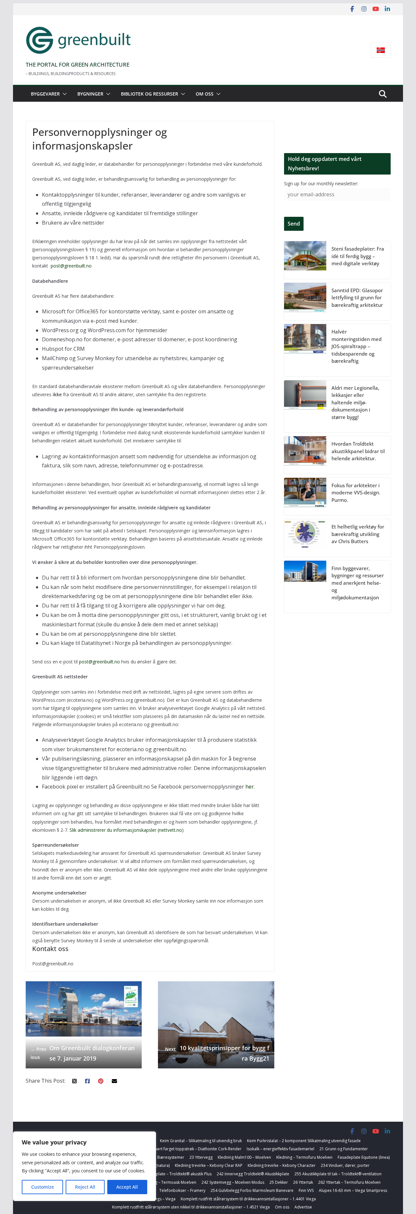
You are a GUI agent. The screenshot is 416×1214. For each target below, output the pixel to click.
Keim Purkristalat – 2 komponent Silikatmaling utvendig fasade (304, 1140)
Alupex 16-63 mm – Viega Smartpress (353, 1190)
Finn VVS (306, 1190)
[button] (63, 93)
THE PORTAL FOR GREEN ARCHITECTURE (77, 64)
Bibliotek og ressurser (149, 94)
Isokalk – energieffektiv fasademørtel (280, 1149)
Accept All (127, 1187)
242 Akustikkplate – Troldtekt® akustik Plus (172, 1174)
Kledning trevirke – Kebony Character (282, 1165)
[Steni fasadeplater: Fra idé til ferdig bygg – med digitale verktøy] (305, 260)
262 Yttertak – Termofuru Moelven (349, 1182)
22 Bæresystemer (168, 1157)
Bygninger (90, 94)
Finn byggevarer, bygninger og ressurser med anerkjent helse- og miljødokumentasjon (358, 583)
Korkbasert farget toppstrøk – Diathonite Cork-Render (191, 1149)
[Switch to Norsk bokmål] (380, 50)
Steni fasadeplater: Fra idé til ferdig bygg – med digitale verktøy (358, 256)
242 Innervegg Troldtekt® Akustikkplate (253, 1174)
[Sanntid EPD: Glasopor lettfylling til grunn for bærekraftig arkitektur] (305, 301)
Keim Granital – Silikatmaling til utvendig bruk (201, 1140)
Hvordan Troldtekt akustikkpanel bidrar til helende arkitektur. (358, 451)
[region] (84, 1166)
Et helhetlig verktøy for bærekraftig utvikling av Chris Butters (358, 533)
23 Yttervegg (201, 1157)
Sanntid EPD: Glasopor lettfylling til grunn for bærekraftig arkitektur (357, 297)
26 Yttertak (303, 1182)
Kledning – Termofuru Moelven (304, 1157)
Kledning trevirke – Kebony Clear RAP (208, 1165)
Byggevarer (45, 94)
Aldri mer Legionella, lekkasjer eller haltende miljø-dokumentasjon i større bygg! (355, 402)
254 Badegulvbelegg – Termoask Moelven (158, 1182)
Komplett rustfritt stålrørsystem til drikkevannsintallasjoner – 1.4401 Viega (248, 1199)
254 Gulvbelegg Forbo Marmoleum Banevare (252, 1190)
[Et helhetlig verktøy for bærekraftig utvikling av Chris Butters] (305, 538)
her (249, 786)
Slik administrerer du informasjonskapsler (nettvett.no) (127, 830)
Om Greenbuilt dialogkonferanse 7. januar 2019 (83, 1053)
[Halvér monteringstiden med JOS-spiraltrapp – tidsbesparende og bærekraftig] (305, 350)
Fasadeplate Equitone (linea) (364, 1157)
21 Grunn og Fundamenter (343, 1149)
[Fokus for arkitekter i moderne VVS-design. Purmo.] (305, 497)
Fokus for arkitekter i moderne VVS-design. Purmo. (356, 492)
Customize (42, 1187)
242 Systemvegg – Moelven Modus (233, 1182)
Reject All (85, 1187)
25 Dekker (278, 1182)
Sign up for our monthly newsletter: (321, 183)
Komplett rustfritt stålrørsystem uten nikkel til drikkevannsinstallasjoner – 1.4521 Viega (191, 1207)
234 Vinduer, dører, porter (345, 1165)
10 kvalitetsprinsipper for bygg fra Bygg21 (217, 1053)
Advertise (303, 1207)
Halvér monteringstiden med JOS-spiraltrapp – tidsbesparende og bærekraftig (357, 346)
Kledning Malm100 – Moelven (244, 1157)
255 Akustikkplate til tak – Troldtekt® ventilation (338, 1174)
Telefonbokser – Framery (182, 1190)
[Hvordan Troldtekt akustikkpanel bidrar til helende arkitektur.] (305, 455)
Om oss (205, 94)
